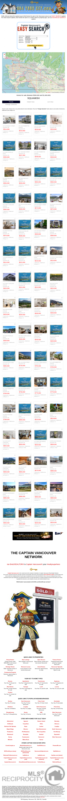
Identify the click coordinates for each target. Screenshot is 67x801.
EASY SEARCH (56, 16)
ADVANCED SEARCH (59, 17)
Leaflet (48, 92)
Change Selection (11, 104)
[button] (4, 54)
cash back (42, 797)
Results (11, 102)
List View (50, 102)
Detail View (30, 102)
